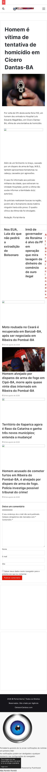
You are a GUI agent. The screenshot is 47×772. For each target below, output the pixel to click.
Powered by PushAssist (31, 768)
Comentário (7, 520)
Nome (4, 549)
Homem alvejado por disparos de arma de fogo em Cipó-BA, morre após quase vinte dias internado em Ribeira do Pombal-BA (23, 382)
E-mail (4, 556)
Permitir (14, 770)
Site (3, 564)
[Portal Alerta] (23, 8)
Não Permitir (5, 770)
